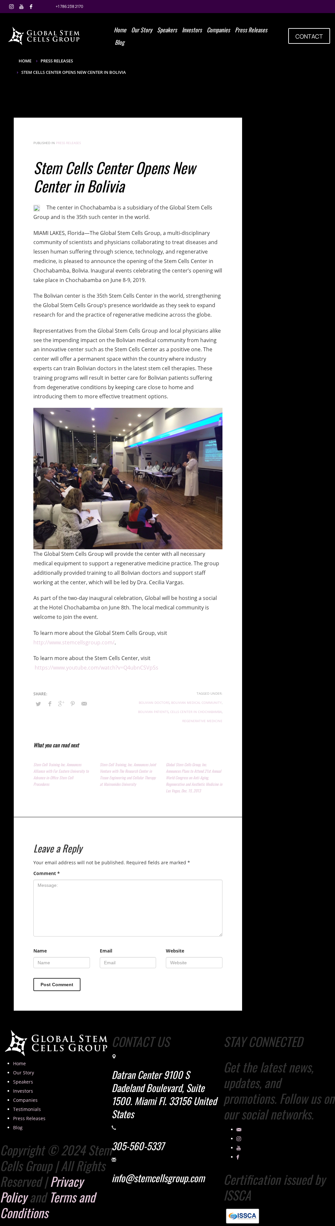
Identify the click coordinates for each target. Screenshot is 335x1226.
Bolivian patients (153, 711)
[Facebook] (31, 6)
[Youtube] (21, 6)
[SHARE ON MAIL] (84, 703)
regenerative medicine (202, 721)
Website (175, 951)
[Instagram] (11, 6)
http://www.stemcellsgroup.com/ (74, 642)
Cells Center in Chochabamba (196, 711)
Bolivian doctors (154, 702)
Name (40, 951)
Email (106, 951)
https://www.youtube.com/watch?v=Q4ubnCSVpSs (96, 667)
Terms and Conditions (47, 1205)
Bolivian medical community (196, 702)
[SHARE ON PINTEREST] (73, 703)
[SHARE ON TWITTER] (38, 704)
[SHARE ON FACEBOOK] (50, 703)
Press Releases (68, 143)
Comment (46, 873)
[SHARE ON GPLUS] (61, 703)
